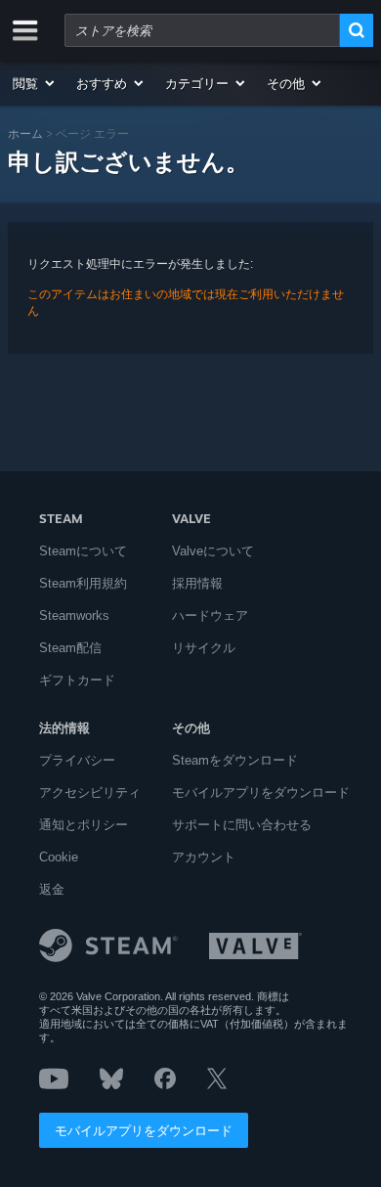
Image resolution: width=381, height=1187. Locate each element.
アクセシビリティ (90, 792)
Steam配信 (70, 647)
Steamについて (83, 551)
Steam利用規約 (83, 583)
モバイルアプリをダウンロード (144, 1130)
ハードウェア (210, 615)
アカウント (203, 857)
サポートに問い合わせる (242, 824)
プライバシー (77, 760)
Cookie (58, 857)
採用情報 (197, 583)
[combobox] (202, 30)
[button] (34, 83)
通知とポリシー (83, 824)
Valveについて (213, 551)
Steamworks (74, 615)
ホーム (25, 133)
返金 (51, 889)
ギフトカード (77, 680)
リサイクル (203, 647)
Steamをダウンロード (235, 760)
